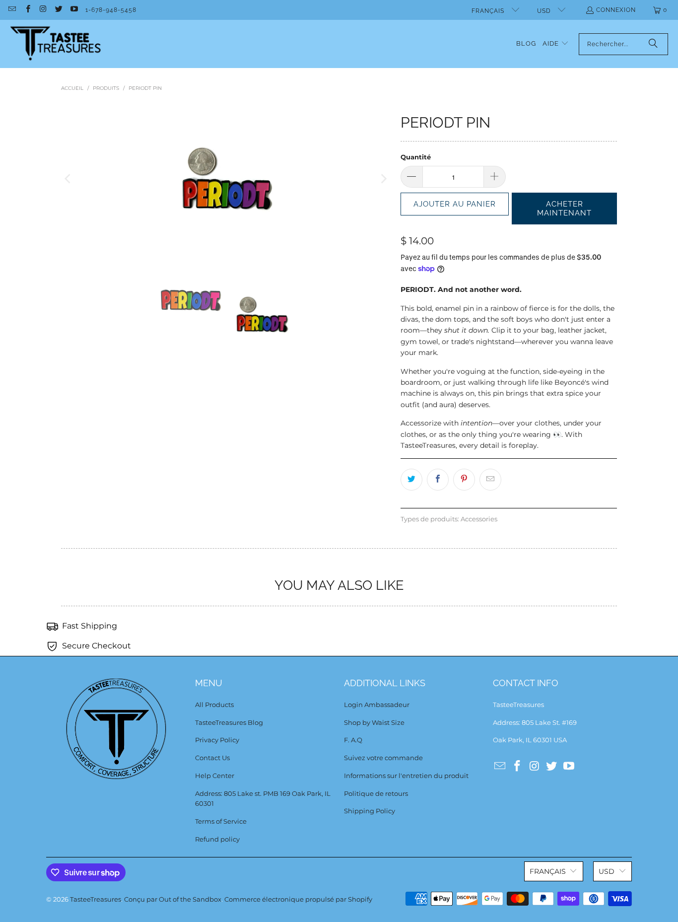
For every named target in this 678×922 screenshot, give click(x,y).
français (489, 10)
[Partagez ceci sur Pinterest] (464, 480)
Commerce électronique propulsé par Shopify (298, 899)
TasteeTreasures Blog (229, 722)
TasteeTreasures (95, 899)
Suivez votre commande (383, 758)
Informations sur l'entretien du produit (406, 776)
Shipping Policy (369, 811)
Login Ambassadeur (376, 705)
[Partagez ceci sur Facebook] (438, 480)
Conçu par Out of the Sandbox (172, 899)
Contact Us (212, 758)
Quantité (416, 157)
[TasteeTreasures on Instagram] (43, 9)
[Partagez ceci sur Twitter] (411, 480)
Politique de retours (376, 793)
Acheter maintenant (564, 208)
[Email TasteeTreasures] (11, 9)
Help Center (214, 776)
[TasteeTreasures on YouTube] (73, 9)
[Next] (383, 179)
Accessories (479, 519)
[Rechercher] (653, 44)
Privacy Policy (217, 740)
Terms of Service (221, 821)
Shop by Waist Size (374, 722)
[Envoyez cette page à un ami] (490, 480)
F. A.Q (353, 740)
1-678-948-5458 (110, 9)
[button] (555, 44)
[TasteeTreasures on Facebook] (27, 9)
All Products (214, 705)
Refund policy (217, 839)
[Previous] (68, 179)
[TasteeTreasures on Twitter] (58, 9)
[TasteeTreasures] (56, 44)
